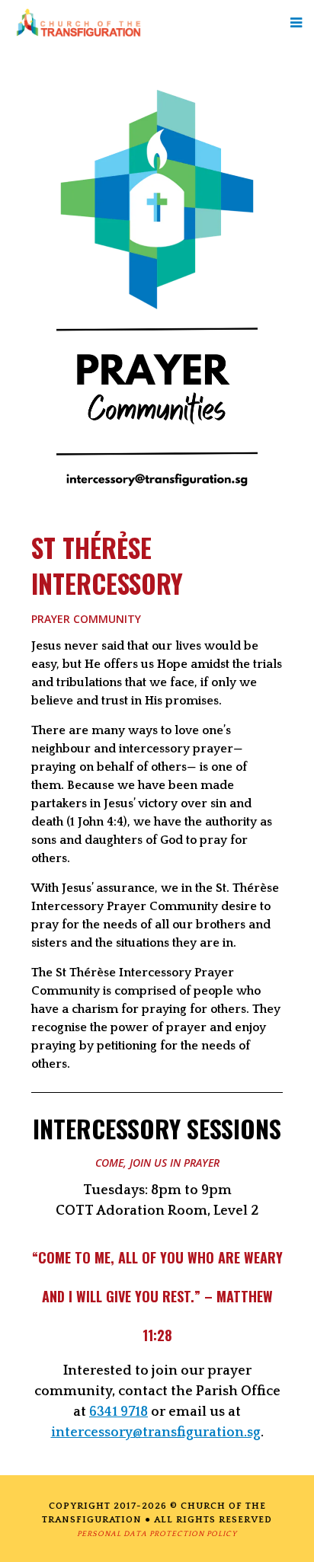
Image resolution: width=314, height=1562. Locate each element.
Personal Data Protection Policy (157, 1534)
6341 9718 (118, 1412)
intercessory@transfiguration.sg (156, 1432)
